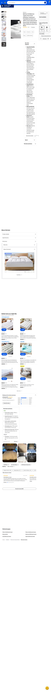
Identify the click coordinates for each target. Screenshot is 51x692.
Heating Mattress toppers (30, 536)
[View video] (19, 30)
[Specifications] (35, 238)
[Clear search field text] (43, 2)
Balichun (24, 12)
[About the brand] (34, 249)
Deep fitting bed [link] (8, 416)
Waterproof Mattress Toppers (31, 534)
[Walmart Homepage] (5, 3)
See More (19, 274)
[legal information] (46, 12)
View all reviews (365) (19, 488)
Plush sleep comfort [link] (9, 412)
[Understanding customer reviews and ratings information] (13, 400)
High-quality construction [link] (10, 421)
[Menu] (2, 3)
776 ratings (33, 27)
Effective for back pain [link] (9, 429)
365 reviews (9, 398)
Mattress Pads (5, 534)
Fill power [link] (7, 436)
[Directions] (35, 241)
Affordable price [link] (8, 426)
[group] (29, 27)
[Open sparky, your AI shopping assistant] (47, 688)
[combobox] (27, 2)
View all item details (29, 135)
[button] (16, 29)
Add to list (45, 38)
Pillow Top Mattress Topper (7, 532)
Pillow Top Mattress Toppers (31, 532)
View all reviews (6, 403)
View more (19, 390)
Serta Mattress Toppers (6, 536)
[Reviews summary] (30, 27)
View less (15, 441)
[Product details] (35, 234)
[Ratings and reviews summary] (35, 395)
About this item (5, 230)
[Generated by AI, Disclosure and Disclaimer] (38, 136)
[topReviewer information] (13, 482)
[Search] (45, 3)
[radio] (24, 31)
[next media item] (18, 28)
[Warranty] (34, 245)
